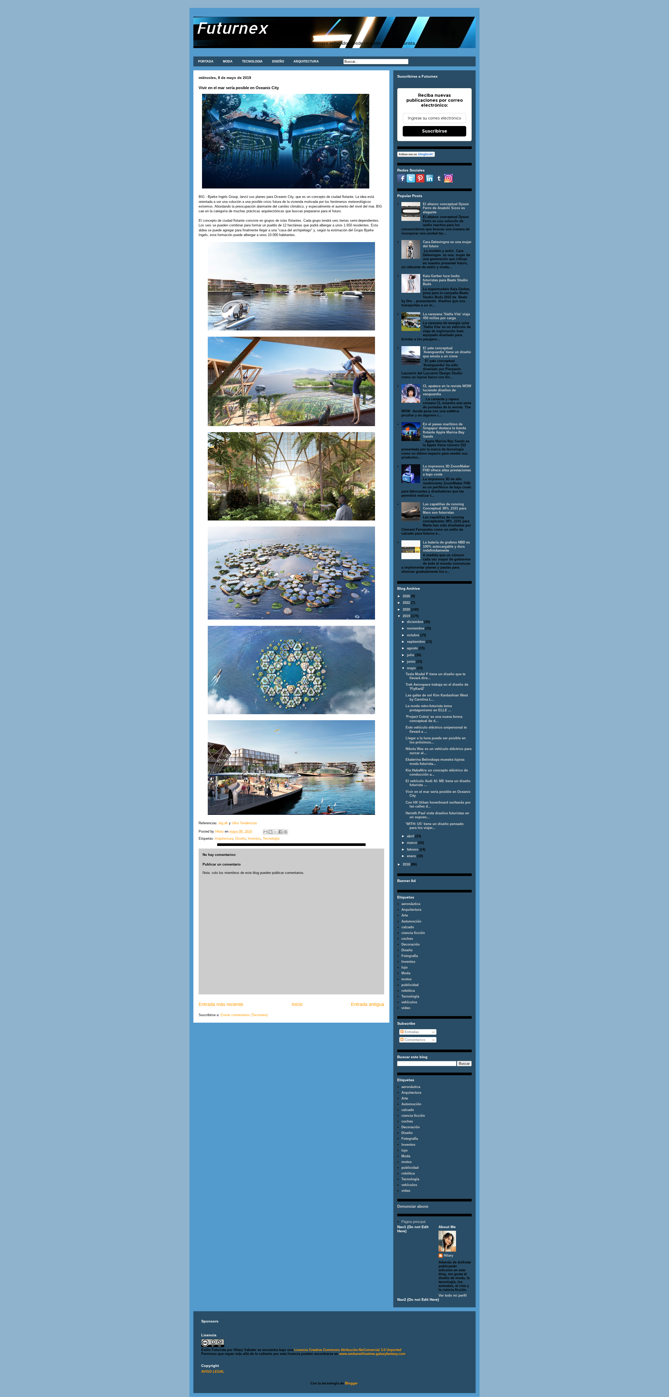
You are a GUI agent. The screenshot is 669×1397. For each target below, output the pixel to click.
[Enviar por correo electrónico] (265, 831)
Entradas (411, 1032)
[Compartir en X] (275, 831)
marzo (412, 843)
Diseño (240, 838)
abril (411, 836)
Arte (404, 915)
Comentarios (414, 1040)
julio (411, 655)
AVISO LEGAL (212, 1371)
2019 (407, 616)
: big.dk (222, 823)
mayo (412, 668)
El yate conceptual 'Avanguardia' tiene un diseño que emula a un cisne (447, 352)
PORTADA (206, 61)
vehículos (409, 1002)
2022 (407, 603)
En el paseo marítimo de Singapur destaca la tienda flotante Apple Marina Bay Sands (444, 430)
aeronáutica (410, 904)
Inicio (297, 1004)
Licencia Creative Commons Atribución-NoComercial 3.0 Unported (347, 1350)
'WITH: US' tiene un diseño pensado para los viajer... (435, 826)
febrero (413, 849)
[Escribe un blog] (270, 831)
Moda (405, 973)
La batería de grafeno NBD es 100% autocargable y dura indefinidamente (446, 546)
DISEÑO (278, 61)
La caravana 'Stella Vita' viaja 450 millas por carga (446, 316)
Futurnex (232, 28)
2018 (407, 864)
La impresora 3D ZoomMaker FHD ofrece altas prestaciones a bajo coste (447, 470)
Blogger (351, 1383)
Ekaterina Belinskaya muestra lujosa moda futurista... (435, 762)
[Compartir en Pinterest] (285, 831)
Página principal (413, 1222)
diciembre (415, 622)
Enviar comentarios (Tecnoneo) (244, 1015)
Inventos (254, 838)
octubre (413, 635)
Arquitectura (224, 838)
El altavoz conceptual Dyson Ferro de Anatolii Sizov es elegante (446, 208)
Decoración (410, 944)
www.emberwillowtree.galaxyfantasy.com (372, 1354)
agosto (413, 648)
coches (407, 939)
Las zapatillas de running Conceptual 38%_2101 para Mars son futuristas (444, 508)
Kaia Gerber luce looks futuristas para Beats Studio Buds (445, 280)
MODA (228, 61)
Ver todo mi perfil (453, 1295)
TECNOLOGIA (252, 61)
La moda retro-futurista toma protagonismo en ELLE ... (429, 708)
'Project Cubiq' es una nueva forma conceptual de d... (434, 719)
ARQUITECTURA (306, 61)
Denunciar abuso (412, 1206)
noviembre (416, 628)
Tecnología (271, 838)
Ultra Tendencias (245, 823)
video (405, 1008)
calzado (407, 927)
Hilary (448, 1255)
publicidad (410, 985)
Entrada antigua (367, 1004)
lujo (404, 967)
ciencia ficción (413, 933)
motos (406, 979)
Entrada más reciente (221, 1004)
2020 (407, 609)
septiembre (416, 642)
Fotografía (409, 956)
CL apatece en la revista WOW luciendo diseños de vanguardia (447, 390)
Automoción (411, 921)
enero (412, 856)
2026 (407, 596)
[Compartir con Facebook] (280, 831)
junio (411, 661)
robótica (408, 991)
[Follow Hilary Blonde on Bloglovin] (416, 156)
